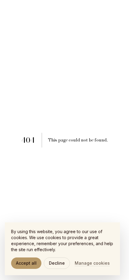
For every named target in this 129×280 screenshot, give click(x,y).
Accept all (26, 263)
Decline (57, 263)
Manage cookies (92, 263)
